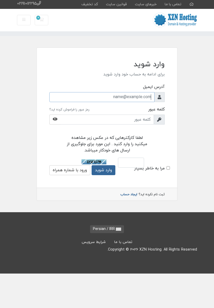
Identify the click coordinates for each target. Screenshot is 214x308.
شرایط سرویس (94, 242)
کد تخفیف (89, 4)
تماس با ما (173, 4)
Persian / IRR (104, 229)
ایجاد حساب (128, 194)
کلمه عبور (156, 109)
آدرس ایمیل (154, 87)
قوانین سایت (116, 4)
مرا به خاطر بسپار (149, 168)
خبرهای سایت (146, 4)
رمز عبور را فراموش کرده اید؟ (69, 109)
